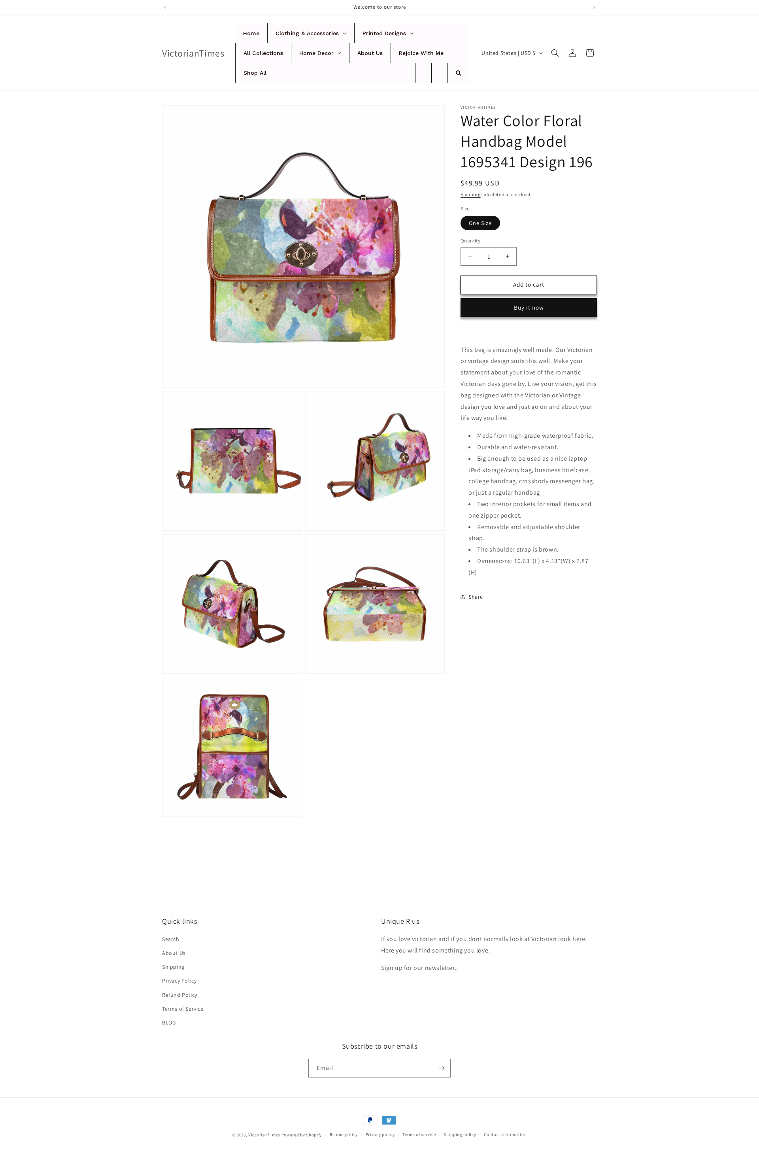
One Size (480, 223)
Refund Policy (179, 994)
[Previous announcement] (165, 7)
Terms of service (419, 1134)
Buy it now (529, 307)
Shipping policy (460, 1134)
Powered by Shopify (301, 1135)
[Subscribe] (441, 1068)
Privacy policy (380, 1134)
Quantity (470, 240)
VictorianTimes (264, 1135)
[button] (555, 53)
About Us (174, 952)
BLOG (169, 1022)
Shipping (471, 194)
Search (170, 939)
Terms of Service (183, 1008)
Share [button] (475, 596)
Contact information (505, 1134)
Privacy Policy (179, 980)
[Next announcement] (594, 7)
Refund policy (344, 1134)
